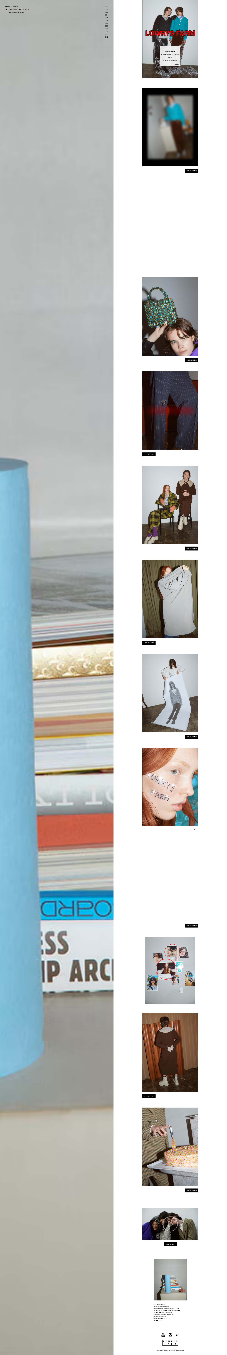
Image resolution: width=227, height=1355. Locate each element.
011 (106, 34)
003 (106, 12)
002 (106, 9)
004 (106, 15)
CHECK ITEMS (192, 171)
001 (106, 7)
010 (106, 31)
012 (106, 37)
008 (106, 26)
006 (106, 20)
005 (106, 18)
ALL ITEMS (170, 1244)
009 (106, 29)
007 (106, 23)
